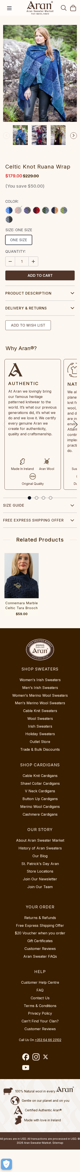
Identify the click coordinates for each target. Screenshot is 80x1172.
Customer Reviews (40, 948)
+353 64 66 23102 (48, 1040)
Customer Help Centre (40, 982)
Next (73, 135)
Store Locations (40, 871)
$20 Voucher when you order (40, 933)
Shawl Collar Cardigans (40, 783)
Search (63, 7)
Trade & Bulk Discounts (40, 749)
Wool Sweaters (40, 718)
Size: (18, 230)
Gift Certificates (40, 941)
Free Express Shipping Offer (33, 520)
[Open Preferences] (6, 1164)
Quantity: (15, 251)
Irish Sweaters (40, 726)
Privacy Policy (40, 1013)
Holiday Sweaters (40, 734)
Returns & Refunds (40, 917)
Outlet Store (40, 741)
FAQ (40, 990)
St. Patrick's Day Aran (40, 863)
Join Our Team (40, 887)
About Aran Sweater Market (40, 840)
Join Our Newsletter (40, 879)
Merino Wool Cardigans (40, 806)
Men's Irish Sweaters (40, 687)
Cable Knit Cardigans (40, 775)
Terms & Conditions (40, 1005)
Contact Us (40, 998)
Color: (11, 201)
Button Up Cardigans (40, 799)
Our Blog (40, 856)
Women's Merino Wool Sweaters (40, 695)
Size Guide (13, 505)
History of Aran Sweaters (40, 848)
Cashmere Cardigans (40, 814)
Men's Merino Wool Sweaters (40, 703)
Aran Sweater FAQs (40, 956)
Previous (6, 135)
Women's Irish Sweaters (40, 680)
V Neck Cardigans (40, 791)
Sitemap (57, 1142)
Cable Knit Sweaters (40, 710)
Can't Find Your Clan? (40, 1021)
